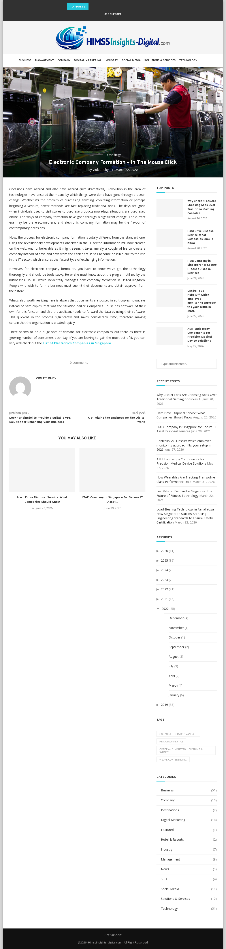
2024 (164, 570)
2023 (164, 580)
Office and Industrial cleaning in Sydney (181, 751)
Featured (189, 830)
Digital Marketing (87, 60)
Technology (188, 60)
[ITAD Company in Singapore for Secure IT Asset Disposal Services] (112, 470)
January (174, 695)
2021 (164, 599)
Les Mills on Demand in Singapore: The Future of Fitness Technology (184, 493)
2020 (165, 608)
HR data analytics (171, 741)
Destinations (189, 810)
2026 (164, 551)
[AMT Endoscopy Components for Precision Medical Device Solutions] (169, 336)
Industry (111, 60)
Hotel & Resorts (189, 839)
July (171, 666)
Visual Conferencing (173, 759)
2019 (164, 704)
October (174, 637)
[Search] (205, 60)
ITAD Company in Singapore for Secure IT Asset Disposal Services (202, 267)
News (189, 869)
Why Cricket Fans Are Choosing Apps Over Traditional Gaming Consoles (201, 207)
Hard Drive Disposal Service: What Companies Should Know (200, 237)
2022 (164, 589)
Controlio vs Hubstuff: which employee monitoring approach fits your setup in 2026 (202, 301)
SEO (189, 879)
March (173, 685)
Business (25, 60)
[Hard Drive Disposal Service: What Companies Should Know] (42, 470)
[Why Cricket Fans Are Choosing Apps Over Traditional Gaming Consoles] (169, 208)
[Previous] (92, 6)
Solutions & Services (160, 60)
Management (44, 60)
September (176, 647)
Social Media (131, 60)
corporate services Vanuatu (178, 734)
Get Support (113, 14)
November (176, 628)
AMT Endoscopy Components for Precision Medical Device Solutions (199, 335)
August (174, 656)
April (172, 676)
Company (63, 60)
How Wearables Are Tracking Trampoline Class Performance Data (185, 479)
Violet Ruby (101, 170)
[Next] (98, 6)
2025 (164, 560)
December (176, 618)
